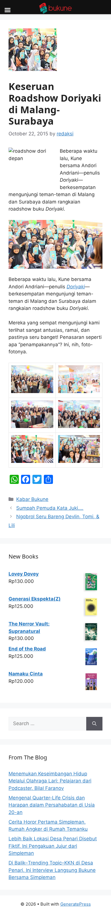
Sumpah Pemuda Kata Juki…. (49, 508)
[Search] (94, 724)
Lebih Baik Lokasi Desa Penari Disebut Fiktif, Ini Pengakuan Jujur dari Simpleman (53, 846)
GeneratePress (75, 904)
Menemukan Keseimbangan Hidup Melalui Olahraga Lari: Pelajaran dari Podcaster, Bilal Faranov (50, 781)
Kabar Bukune (32, 499)
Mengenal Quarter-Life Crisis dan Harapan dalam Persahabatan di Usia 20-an (52, 805)
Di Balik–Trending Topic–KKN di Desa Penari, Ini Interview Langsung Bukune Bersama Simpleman (52, 870)
